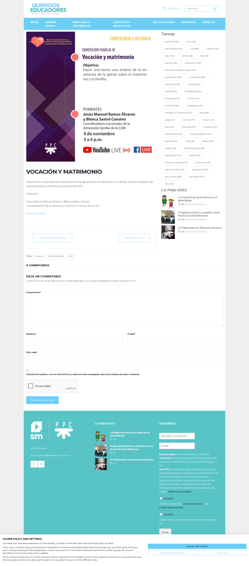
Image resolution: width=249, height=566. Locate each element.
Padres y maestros (176, 162)
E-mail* (131, 334)
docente (171, 63)
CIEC (169, 56)
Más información (36, 213)
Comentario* (33, 292)
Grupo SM (172, 105)
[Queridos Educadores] (66, 9)
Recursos (189, 22)
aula (194, 48)
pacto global (173, 155)
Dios (204, 56)
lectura (208, 119)
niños (190, 141)
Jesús (204, 112)
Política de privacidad (171, 507)
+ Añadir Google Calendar (52, 237)
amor (191, 41)
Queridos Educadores (196, 204)
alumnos (172, 41)
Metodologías (164, 22)
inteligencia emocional (178, 112)
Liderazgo (188, 127)
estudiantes (193, 91)
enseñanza (172, 84)
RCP (71, 256)
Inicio (34, 22)
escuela (194, 84)
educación (193, 63)
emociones (197, 77)
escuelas (171, 91)
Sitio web (31, 352)
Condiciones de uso (193, 503)
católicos (213, 48)
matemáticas (173, 134)
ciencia (187, 56)
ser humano (173, 176)
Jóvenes (189, 119)
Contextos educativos (122, 24)
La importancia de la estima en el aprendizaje (197, 199)
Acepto (169, 498)
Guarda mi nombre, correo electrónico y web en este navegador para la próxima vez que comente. (83, 374)
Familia (39, 256)
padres (195, 155)
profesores (200, 169)
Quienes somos (51, 24)
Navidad (171, 141)
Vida (169, 183)
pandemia (202, 162)
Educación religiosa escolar (180, 70)
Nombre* (31, 334)
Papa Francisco (175, 169)
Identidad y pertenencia (82, 24)
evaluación (172, 98)
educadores (173, 77)
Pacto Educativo (194, 148)
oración (170, 148)
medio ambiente (201, 134)
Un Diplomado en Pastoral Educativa (200, 227)
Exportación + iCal (134, 237)
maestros (210, 127)
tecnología (197, 176)
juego (170, 119)
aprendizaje (174, 48)
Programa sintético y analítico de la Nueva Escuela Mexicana (199, 214)
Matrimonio (56, 256)
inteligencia (195, 105)
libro (169, 127)
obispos (208, 141)
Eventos (209, 22)
